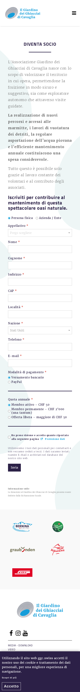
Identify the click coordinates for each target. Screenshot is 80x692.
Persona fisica (22, 218)
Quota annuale (20, 399)
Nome (14, 242)
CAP (12, 291)
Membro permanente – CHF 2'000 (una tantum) (37, 411)
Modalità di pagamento (27, 372)
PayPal (16, 382)
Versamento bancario (27, 377)
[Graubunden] (22, 549)
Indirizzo (16, 274)
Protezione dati (55, 439)
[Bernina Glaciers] (22, 527)
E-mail (15, 356)
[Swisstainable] (57, 527)
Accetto (11, 686)
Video (11, 649)
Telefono (16, 340)
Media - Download (20, 645)
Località (15, 307)
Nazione (15, 323)
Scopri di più (9, 678)
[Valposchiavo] (57, 549)
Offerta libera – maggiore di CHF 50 (39, 417)
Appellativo (18, 226)
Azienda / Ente (50, 218)
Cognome (16, 258)
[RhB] (22, 572)
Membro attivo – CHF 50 (30, 405)
